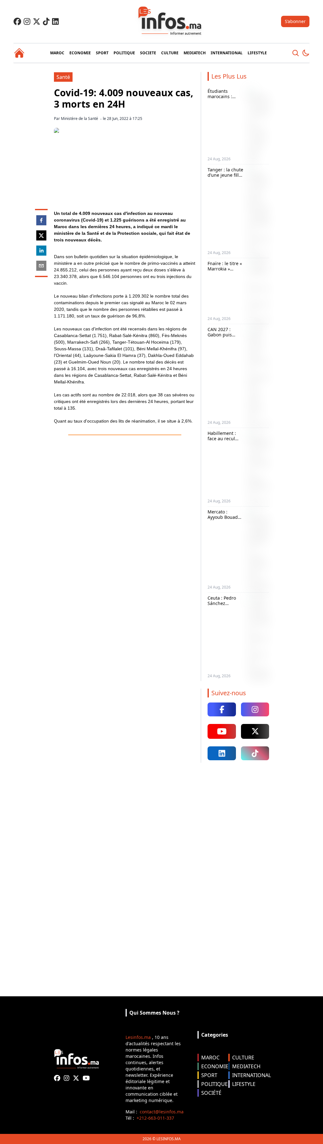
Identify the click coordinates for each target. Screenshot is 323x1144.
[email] (41, 266)
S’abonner (295, 21)
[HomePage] (19, 53)
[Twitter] (36, 21)
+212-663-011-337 (155, 1118)
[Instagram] (27, 21)
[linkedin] (41, 251)
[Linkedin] (55, 21)
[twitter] (41, 235)
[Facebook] (17, 21)
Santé (63, 77)
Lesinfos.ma (138, 1037)
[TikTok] (46, 21)
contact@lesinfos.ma (162, 1112)
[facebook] (41, 220)
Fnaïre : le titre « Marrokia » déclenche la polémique (225, 271)
